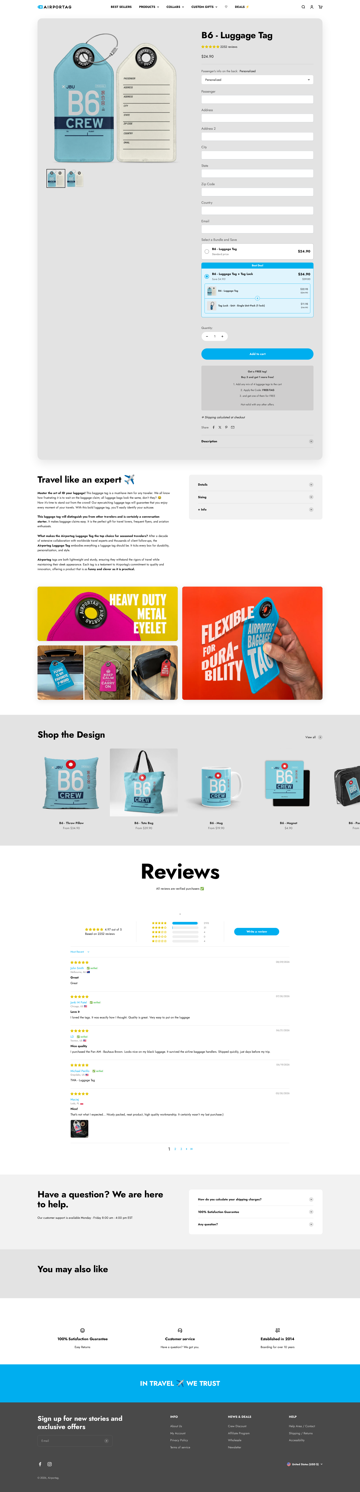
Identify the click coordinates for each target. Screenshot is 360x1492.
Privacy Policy (179, 1440)
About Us (176, 1426)
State (204, 165)
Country (206, 202)
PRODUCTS (147, 7)
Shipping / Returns (301, 1433)
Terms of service (180, 1447)
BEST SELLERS (121, 7)
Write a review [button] (257, 931)
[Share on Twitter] (220, 427)
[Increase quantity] (222, 336)
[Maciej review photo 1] (79, 1129)
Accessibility (296, 1440)
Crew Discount (237, 1426)
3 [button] (181, 1149)
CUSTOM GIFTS (202, 7)
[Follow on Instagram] (49, 1464)
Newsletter (234, 1447)
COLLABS (173, 7)
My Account (177, 1433)
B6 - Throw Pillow (71, 823)
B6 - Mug (216, 823)
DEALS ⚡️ (242, 7)
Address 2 (208, 128)
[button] (210, 47)
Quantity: (207, 328)
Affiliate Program (239, 1433)
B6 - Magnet (288, 823)
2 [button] (175, 1149)
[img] (79, 962)
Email (205, 221)
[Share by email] (233, 427)
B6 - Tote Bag (143, 823)
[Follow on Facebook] (40, 1464)
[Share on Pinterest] (226, 427)
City (204, 147)
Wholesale (234, 1440)
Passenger (208, 91)
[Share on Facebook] (213, 427)
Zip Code (208, 184)
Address (207, 110)
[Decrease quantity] (207, 336)
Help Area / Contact (302, 1426)
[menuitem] (55, 178)
